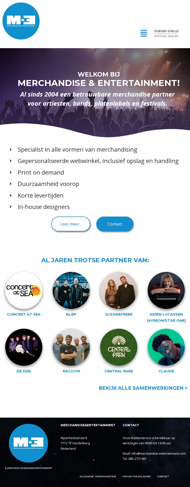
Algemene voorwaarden (98, 476)
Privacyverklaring (136, 476)
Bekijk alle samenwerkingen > (143, 388)
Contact (163, 476)
